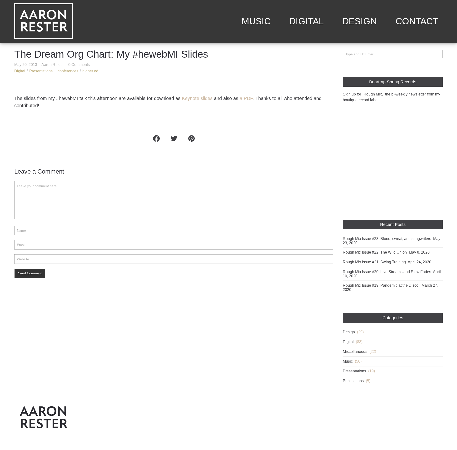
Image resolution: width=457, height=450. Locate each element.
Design (359, 21)
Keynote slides (197, 98)
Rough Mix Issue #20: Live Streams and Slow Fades (387, 272)
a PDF (246, 98)
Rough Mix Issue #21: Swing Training (374, 262)
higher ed (90, 71)
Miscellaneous (355, 352)
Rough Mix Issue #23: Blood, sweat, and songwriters (387, 239)
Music (256, 21)
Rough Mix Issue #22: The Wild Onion (375, 252)
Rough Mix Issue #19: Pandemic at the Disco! (381, 285)
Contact (417, 21)
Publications (353, 381)
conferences (68, 71)
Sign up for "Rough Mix (362, 94)
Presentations (41, 71)
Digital (306, 21)
